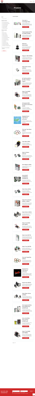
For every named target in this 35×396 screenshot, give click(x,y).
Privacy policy (19, 393)
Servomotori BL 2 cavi (5, 42)
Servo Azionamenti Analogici (5, 37)
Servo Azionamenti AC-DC (5, 22)
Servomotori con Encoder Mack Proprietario (5, 48)
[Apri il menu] (33, 1)
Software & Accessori (5, 28)
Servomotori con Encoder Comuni (6, 45)
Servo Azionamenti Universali (5, 23)
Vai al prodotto (25, 38)
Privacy (24, 392)
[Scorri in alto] (33, 393)
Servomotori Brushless (5, 24)
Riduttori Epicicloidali (4, 35)
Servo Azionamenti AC (5, 36)
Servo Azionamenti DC (5, 38)
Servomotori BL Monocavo (5, 44)
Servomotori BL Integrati (5, 43)
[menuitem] (30, 1)
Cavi (2, 31)
